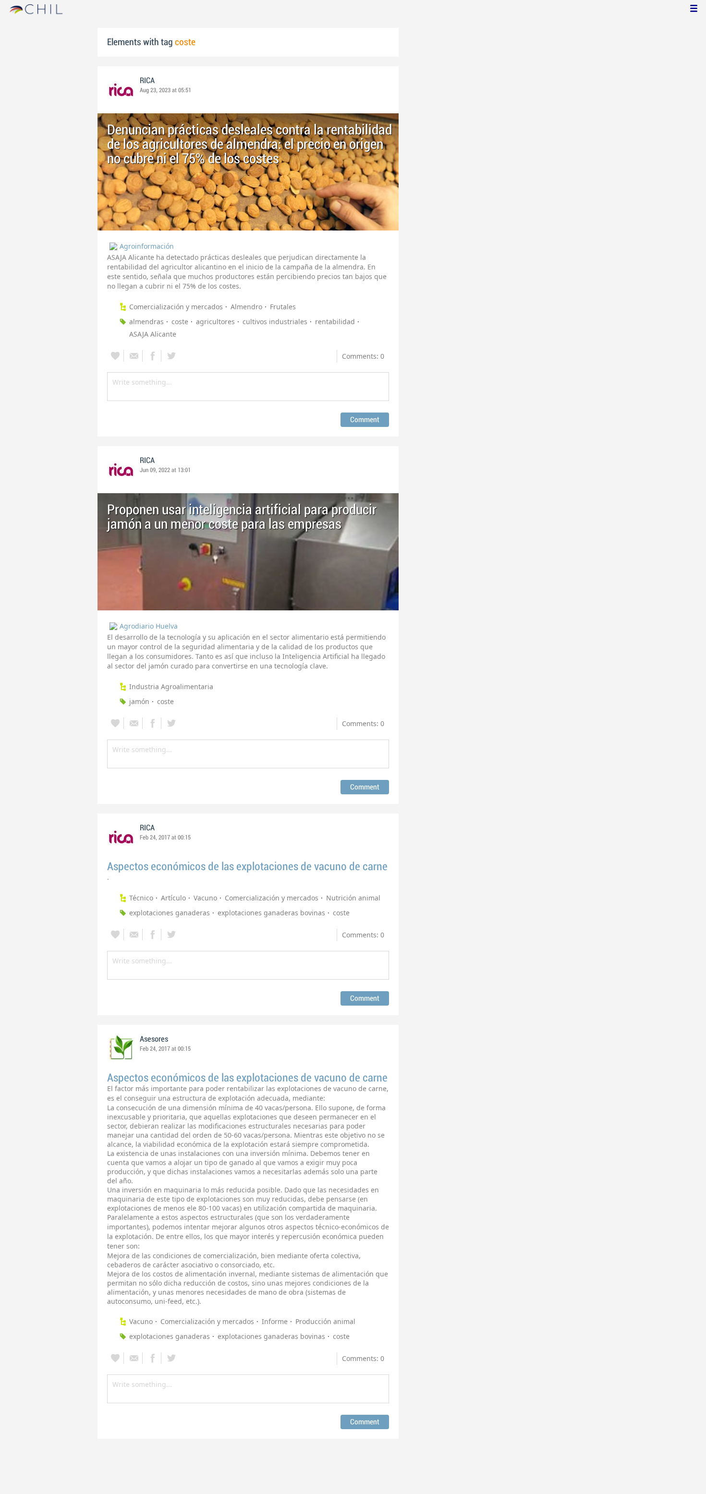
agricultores (215, 321)
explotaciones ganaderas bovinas (271, 912)
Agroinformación (147, 246)
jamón (139, 701)
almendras (146, 321)
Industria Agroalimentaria (171, 686)
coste (179, 321)
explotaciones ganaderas (169, 912)
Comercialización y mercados (176, 306)
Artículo (173, 897)
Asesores (154, 1039)
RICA (147, 80)
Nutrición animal (353, 897)
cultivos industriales (275, 321)
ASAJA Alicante (152, 334)
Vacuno (205, 897)
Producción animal (325, 1321)
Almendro (246, 306)
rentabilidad (335, 321)
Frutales (283, 306)
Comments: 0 (363, 356)
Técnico (141, 897)
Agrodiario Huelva (149, 626)
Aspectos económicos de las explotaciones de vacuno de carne (247, 867)
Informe (275, 1321)
